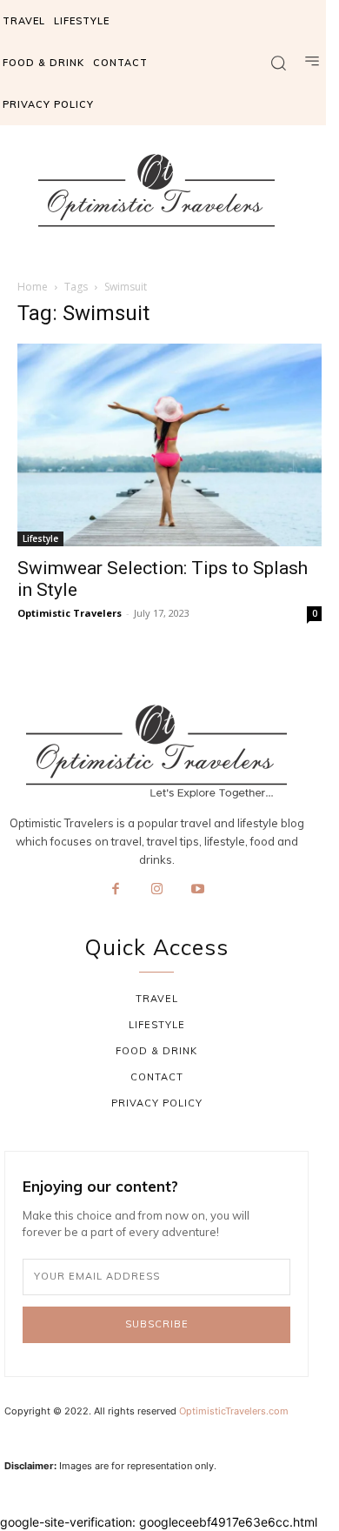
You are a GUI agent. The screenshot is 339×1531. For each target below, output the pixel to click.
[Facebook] (115, 889)
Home (32, 286)
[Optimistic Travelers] (156, 190)
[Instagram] (156, 889)
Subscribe (157, 1324)
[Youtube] (198, 889)
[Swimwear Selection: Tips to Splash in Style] (169, 445)
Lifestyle (40, 538)
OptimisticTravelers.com (234, 1411)
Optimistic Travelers (69, 612)
